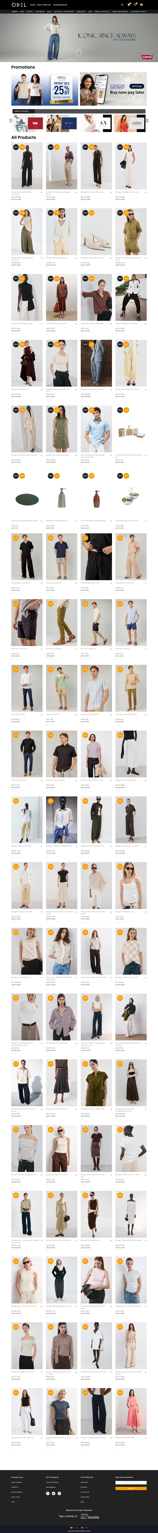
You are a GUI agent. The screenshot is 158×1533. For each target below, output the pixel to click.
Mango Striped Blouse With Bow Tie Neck (128, 1044)
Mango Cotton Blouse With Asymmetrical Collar (22, 1044)
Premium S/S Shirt (122, 649)
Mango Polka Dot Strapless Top (23, 1175)
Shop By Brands (60, 5)
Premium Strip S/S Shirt (90, 714)
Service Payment (16, 1492)
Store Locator (15, 1497)
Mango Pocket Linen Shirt (21, 846)
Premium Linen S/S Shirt (55, 780)
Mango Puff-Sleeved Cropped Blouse (58, 193)
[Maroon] (47, 202)
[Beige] (47, 268)
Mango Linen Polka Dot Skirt (57, 1109)
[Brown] (82, 333)
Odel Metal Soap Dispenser (57, 521)
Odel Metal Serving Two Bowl (126, 521)
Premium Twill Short (19, 649)
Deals (32, 5)
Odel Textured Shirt (54, 583)
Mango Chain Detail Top (21, 977)
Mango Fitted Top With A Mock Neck (93, 1307)
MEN (22, 11)
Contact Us (14, 1487)
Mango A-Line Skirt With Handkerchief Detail (124, 1110)
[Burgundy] (12, 399)
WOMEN (15, 11)
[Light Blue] (82, 465)
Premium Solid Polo (88, 649)
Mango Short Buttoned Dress (57, 455)
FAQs (82, 1502)
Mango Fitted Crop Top (124, 912)
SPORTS (30, 11)
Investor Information (52, 1482)
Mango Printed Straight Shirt (92, 323)
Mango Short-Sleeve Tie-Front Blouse (23, 1110)
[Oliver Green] (47, 724)
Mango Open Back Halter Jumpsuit (21, 193)
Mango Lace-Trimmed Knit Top (24, 1306)
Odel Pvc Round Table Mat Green (24, 521)
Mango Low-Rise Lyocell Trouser (24, 455)
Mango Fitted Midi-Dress (91, 1240)
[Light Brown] (116, 724)
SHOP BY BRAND (21, 111)
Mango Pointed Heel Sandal (92, 258)
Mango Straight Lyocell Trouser (93, 1438)
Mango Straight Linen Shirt (22, 912)
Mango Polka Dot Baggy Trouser (59, 1306)
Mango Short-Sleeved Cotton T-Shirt (94, 1176)
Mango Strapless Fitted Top (22, 1372)
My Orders (84, 1487)
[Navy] (47, 593)
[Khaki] (12, 268)
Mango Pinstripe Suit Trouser (126, 192)
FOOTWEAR (40, 11)
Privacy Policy (85, 1497)
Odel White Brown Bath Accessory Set (129, 456)
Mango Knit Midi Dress (20, 389)
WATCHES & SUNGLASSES (64, 11)
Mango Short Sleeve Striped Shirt (94, 977)
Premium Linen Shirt (19, 780)
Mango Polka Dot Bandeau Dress (128, 1240)
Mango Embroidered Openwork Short (128, 259)
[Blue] (82, 399)
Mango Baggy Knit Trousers (126, 323)
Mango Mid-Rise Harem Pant (92, 846)
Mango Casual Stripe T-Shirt (92, 780)
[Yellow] (15, 856)
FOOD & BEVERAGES (120, 11)
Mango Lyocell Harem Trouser (127, 389)
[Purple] (21, 856)
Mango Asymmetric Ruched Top (128, 1306)
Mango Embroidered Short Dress (94, 1372)
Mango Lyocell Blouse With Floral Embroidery (59, 978)
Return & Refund (16, 1482)
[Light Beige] (119, 724)
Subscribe (131, 1488)
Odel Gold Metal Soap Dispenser (94, 521)
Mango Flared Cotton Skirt (125, 780)
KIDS (90, 11)
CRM (13, 1502)
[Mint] (93, 659)
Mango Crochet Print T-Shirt (126, 977)
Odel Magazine (51, 1487)
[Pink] (50, 399)
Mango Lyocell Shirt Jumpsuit (127, 846)
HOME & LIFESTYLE (102, 11)
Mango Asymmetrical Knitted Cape (93, 913)
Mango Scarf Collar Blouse (56, 258)
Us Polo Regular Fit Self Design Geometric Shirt (93, 456)
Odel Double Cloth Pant (90, 583)
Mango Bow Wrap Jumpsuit (92, 192)
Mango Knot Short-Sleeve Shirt (93, 1109)
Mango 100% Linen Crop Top (22, 1438)
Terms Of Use (85, 1492)
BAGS (49, 11)
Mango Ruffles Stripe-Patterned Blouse (128, 1373)
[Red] (85, 1250)
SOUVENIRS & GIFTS (138, 11)
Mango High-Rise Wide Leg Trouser (22, 259)
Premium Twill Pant (53, 649)
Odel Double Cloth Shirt (20, 583)
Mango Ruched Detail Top (21, 323)
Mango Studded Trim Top (56, 1175)
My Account (84, 1482)
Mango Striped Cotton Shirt (57, 1043)
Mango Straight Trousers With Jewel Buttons (93, 1044)
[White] (50, 593)
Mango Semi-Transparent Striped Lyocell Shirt (25, 1241)
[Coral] (116, 1448)
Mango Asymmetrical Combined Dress (59, 913)
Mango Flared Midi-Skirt (124, 1438)
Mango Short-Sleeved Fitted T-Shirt (58, 390)
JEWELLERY (81, 11)
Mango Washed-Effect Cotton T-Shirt (59, 1439)
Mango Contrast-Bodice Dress (58, 1240)
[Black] (12, 202)
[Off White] (116, 202)
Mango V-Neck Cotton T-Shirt (127, 1175)
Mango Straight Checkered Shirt (59, 846)
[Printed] (116, 659)
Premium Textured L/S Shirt (126, 714)
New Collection (44, 5)
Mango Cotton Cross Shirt (56, 323)
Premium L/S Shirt (18, 714)
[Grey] (116, 268)
